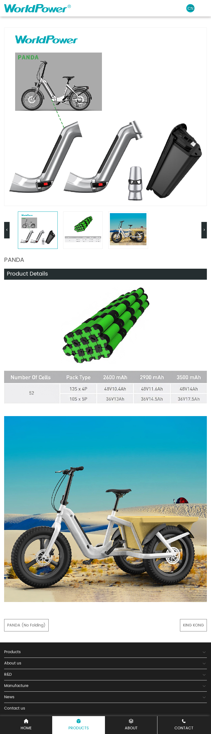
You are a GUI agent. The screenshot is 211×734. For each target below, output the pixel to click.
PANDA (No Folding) (26, 625)
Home (26, 728)
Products (78, 728)
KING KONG (193, 625)
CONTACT (183, 728)
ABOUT (131, 728)
